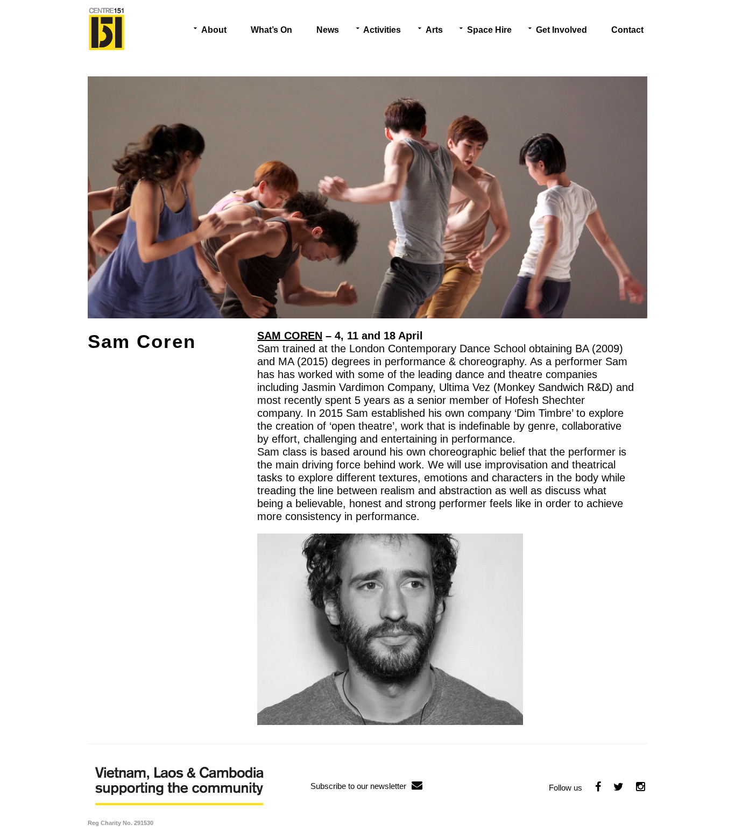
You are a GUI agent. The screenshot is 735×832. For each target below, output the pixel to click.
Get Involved (561, 29)
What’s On (271, 29)
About (214, 29)
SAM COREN (289, 336)
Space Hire (489, 29)
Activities (382, 29)
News (327, 29)
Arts (434, 29)
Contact (627, 29)
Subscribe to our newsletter (358, 786)
